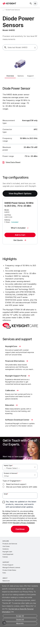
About (5, 578)
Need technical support (16, 484)
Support (6, 562)
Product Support (8, 565)
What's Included (18, 228)
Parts (4, 573)
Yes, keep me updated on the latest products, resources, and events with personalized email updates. (21, 504)
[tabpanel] (20, 307)
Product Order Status (9, 570)
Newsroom (6, 581)
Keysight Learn (7, 551)
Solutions (6, 549)
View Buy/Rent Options (20, 193)
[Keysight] (10, 3)
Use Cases (6, 546)
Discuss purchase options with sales (21, 487)
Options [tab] (20, 76)
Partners (5, 557)
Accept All (20, 616)
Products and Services (10, 544)
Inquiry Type (8, 465)
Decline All (20, 620)
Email (6, 494)
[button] (35, 47)
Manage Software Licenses (11, 567)
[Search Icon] (30, 3)
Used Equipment (8, 554)
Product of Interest (11, 473)
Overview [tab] (10, 76)
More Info (20, 623)
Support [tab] (30, 76)
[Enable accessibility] (4, 623)
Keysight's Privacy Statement (24, 523)
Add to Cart (20, 235)
